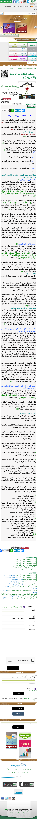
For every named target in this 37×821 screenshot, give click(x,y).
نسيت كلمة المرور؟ (32, 690)
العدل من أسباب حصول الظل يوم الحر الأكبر (23, 586)
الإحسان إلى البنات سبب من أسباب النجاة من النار (22, 590)
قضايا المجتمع (6, 65)
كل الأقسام (32, 65)
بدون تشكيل (31, 106)
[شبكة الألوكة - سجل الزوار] (22, 7)
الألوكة (6, 809)
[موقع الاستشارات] (13, 49)
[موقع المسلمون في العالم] (32, 54)
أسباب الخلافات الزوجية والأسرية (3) (26, 559)
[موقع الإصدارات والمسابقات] (23, 59)
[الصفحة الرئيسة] (36, 7)
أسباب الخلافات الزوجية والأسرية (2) (26, 575)
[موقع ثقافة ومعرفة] (13, 45)
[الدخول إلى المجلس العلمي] (24, 39)
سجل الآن (34, 700)
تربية (24, 65)
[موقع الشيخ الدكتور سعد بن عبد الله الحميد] (18, 19)
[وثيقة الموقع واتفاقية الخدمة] (12, 7)
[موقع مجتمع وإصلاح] (32, 49)
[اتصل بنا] (34, 10)
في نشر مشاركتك (18, 708)
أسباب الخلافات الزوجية (30, 581)
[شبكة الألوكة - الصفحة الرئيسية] (28, 7)
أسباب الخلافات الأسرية (30, 579)
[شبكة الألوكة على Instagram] (24, 1)
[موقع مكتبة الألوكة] (13, 54)
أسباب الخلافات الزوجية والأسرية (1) (26, 577)
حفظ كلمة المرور (28, 688)
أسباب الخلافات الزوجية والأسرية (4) (26, 561)
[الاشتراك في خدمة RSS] (32, 7)
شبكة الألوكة (33, 68)
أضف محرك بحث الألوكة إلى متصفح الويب (18, 812)
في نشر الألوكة (19, 713)
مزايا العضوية (25, 698)
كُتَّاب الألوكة (18, 760)
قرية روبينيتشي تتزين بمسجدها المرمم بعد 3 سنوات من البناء (18, 768)
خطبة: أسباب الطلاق (30, 584)
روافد (20, 65)
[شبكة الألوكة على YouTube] (21, 1)
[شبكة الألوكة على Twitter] (17, 1)
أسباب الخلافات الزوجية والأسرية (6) (26, 565)
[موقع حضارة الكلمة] (23, 49)
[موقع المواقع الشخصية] (23, 54)
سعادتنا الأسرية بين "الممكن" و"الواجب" (25, 567)
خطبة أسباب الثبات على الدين (28, 583)
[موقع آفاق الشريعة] (23, 45)
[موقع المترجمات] (13, 59)
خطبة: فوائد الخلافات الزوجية (28, 569)
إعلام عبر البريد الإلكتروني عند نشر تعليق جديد (12, 606)
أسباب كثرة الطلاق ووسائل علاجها (27, 598)
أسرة (27, 65)
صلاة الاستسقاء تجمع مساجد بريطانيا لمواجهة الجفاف (18, 772)
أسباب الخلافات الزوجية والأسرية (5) (26, 563)
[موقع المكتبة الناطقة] (32, 59)
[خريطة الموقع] (34, 7)
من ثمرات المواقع (14, 65)
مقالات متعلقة (12, 90)
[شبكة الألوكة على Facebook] (14, 1)
